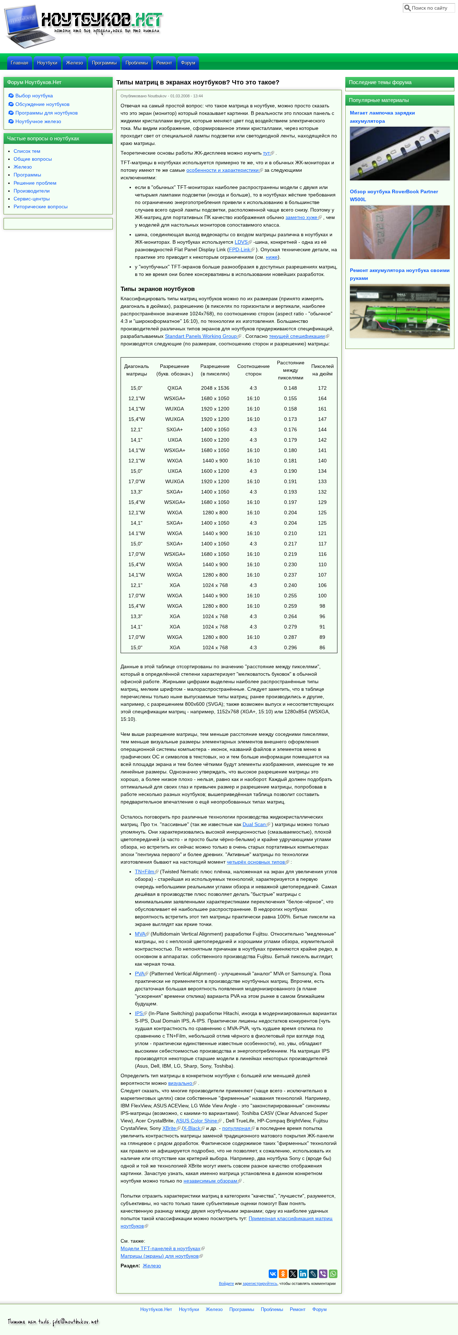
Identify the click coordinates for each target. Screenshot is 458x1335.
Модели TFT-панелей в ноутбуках (160, 1248)
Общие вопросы (33, 159)
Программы (104, 62)
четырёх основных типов (256, 862)
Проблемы (137, 62)
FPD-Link (239, 249)
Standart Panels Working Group (201, 336)
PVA (139, 973)
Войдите (226, 1283)
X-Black (191, 1128)
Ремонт (164, 62)
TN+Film (144, 871)
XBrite (169, 1128)
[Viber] (323, 1274)
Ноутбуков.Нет (156, 1309)
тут (266, 153)
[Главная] (83, 48)
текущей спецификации (297, 336)
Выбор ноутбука (34, 95)
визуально (180, 1083)
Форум (188, 62)
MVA (140, 934)
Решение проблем (35, 183)
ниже (272, 257)
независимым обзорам (210, 1181)
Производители (32, 191)
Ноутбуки (47, 62)
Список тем (27, 151)
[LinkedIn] (303, 1274)
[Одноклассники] (283, 1274)
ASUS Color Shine (196, 1120)
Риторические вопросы (41, 206)
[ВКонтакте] (273, 1274)
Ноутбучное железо (38, 121)
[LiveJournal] (313, 1274)
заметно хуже (301, 217)
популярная (236, 1128)
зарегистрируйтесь (260, 1283)
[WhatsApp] (333, 1274)
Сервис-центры (32, 199)
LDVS (241, 242)
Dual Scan (254, 824)
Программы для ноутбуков (46, 113)
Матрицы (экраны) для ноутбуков (160, 1256)
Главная (19, 62)
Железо (74, 62)
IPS (139, 1013)
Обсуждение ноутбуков (42, 104)
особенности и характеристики (222, 170)
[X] (293, 1274)
